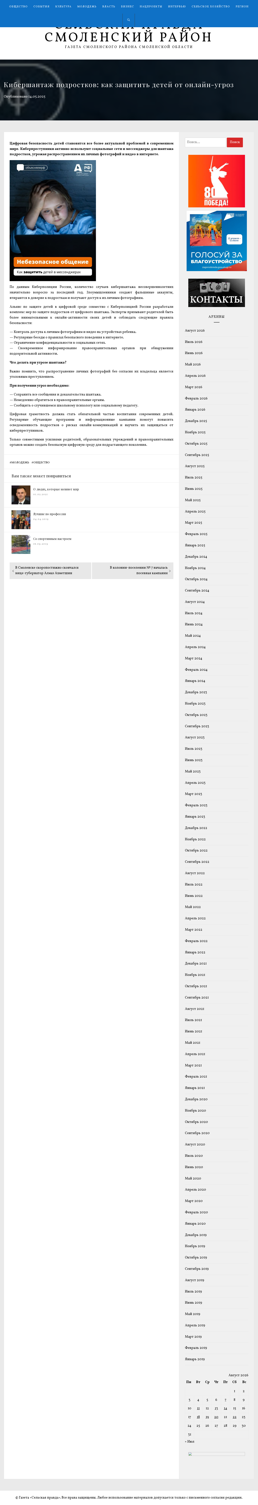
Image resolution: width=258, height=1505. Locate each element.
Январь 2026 (195, 409)
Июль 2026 (193, 342)
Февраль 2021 (196, 1076)
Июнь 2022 (194, 896)
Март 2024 (193, 658)
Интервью (177, 7)
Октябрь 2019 (196, 1257)
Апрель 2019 (195, 1325)
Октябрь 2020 (196, 1122)
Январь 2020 (195, 1223)
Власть (108, 7)
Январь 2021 (195, 1088)
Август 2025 (195, 466)
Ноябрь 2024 (195, 568)
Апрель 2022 (195, 918)
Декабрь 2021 (196, 963)
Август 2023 (195, 737)
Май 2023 (193, 771)
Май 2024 (193, 635)
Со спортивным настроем (52, 539)
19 (207, 1417)
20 (216, 1417)
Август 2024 (195, 602)
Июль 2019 (193, 1291)
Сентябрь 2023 (197, 726)
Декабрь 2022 (196, 828)
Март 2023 (193, 794)
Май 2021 (192, 1043)
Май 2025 (193, 500)
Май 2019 (192, 1314)
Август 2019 (194, 1280)
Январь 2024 (195, 681)
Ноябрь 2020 (195, 1110)
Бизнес (127, 7)
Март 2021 (193, 1065)
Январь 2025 (195, 545)
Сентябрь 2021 (197, 997)
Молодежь (87, 7)
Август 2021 (194, 1009)
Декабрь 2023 (196, 692)
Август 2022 (195, 873)
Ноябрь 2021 (195, 975)
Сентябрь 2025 (197, 455)
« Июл (189, 1441)
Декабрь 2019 (196, 1235)
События (41, 7)
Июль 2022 (193, 884)
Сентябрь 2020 (197, 1133)
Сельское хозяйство (211, 7)
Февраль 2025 (196, 534)
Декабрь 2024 (196, 556)
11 (198, 1408)
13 (216, 1408)
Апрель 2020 (195, 1189)
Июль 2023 (193, 749)
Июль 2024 (193, 613)
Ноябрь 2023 (195, 703)
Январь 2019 (195, 1359)
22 (234, 1417)
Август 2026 (195, 330)
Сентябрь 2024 (197, 590)
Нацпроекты (151, 7)
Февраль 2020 (196, 1212)
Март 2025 (193, 522)
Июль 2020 (194, 1156)
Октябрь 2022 (196, 850)
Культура (63, 7)
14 (225, 1408)
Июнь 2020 (194, 1167)
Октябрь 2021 (196, 986)
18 (198, 1417)
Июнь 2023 (193, 760)
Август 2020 (195, 1144)
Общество (18, 7)
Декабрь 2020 (196, 1099)
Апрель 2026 (195, 376)
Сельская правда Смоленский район (129, 31)
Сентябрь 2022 (197, 862)
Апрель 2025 (195, 511)
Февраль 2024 (196, 670)
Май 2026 (193, 364)
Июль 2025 (193, 477)
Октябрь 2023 (196, 715)
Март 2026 (193, 387)
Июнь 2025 (193, 489)
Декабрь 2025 (196, 421)
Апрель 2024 (195, 647)
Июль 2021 (193, 1020)
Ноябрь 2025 (195, 432)
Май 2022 (193, 907)
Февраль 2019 (196, 1348)
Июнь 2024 (194, 624)
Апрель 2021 (195, 1054)
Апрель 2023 (195, 783)
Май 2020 (193, 1178)
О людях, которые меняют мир (56, 489)
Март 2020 (194, 1201)
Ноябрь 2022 (195, 839)
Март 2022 (193, 929)
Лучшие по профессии (49, 514)
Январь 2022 (195, 952)
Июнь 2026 (194, 353)
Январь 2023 (195, 816)
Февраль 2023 (196, 805)
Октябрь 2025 (196, 443)
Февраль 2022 (196, 941)
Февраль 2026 (196, 398)
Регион (242, 7)
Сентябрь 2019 (197, 1269)
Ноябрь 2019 (195, 1246)
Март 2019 (193, 1336)
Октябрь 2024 (196, 579)
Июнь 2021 (193, 1031)
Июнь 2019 (193, 1302)
